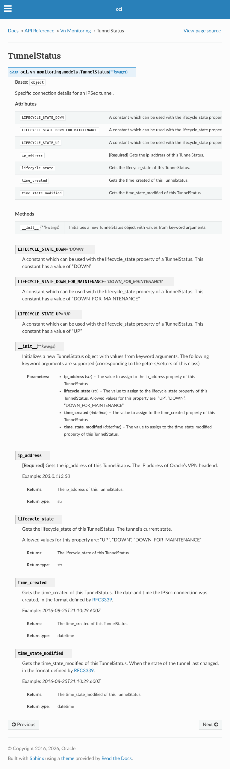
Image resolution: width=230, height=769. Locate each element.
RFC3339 (102, 600)
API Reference (39, 30)
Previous (25, 724)
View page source (202, 30)
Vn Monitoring (75, 30)
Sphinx (37, 758)
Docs (13, 30)
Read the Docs (117, 758)
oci (119, 9)
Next (208, 724)
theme (67, 758)
